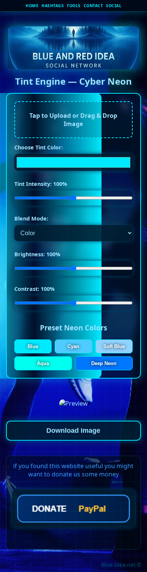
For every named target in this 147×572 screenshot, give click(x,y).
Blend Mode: (31, 218)
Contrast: (34, 288)
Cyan (73, 346)
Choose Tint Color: (38, 147)
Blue (33, 346)
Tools (74, 5)
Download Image (73, 430)
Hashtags (52, 5)
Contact (93, 5)
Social (113, 5)
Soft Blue (114, 346)
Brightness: (37, 254)
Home (32, 5)
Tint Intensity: (40, 183)
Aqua (43, 363)
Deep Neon (103, 363)
